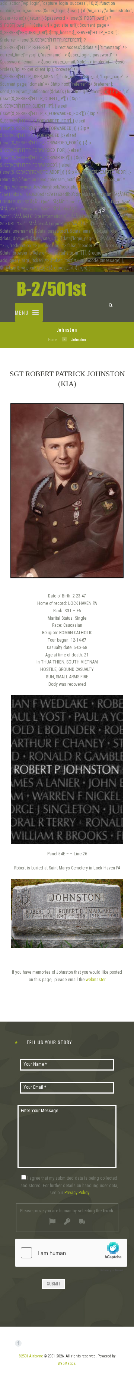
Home (52, 339)
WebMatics (67, 1363)
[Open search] (110, 303)
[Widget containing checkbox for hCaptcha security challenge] (71, 1257)
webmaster (96, 979)
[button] (22, 312)
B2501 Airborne (31, 1356)
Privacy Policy (76, 1192)
